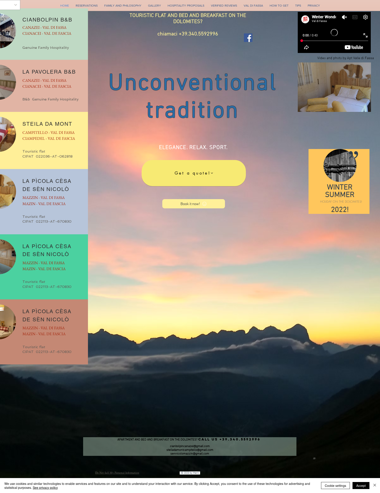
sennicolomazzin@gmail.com (189, 454)
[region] (339, 181)
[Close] (374, 485)
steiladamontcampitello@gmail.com (189, 450)
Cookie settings (335, 485)
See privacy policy (45, 487)
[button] (334, 87)
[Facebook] (248, 37)
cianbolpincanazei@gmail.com (190, 446)
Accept (361, 485)
